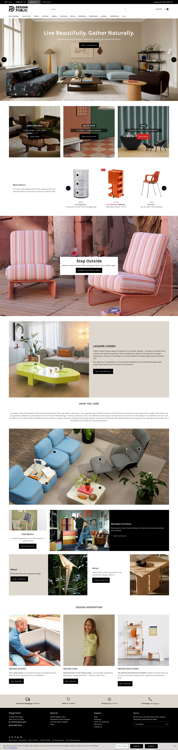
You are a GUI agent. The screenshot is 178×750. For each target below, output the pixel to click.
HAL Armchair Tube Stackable (151, 207)
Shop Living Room (89, 45)
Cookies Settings (45, 740)
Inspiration (114, 16)
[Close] (174, 746)
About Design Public (58, 717)
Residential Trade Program (60, 719)
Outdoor (63, 16)
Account (159, 9)
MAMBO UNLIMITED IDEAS (89, 270)
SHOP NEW (34, 137)
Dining (54, 16)
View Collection (27, 546)
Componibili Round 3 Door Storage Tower (81, 207)
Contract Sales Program (59, 722)
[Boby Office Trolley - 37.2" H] (116, 184)
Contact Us (157, 2)
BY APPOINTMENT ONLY (17, 722)
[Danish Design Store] (46, 2)
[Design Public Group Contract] (8, 2)
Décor (72, 16)
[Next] (173, 59)
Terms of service (33, 740)
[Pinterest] (15, 737)
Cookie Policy (13, 748)
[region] (89, 59)
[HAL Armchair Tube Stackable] (151, 184)
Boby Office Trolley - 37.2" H (116, 207)
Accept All (151, 746)
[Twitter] (12, 737)
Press (52, 724)
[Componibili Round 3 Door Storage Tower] (81, 184)
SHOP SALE (143, 137)
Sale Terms (98, 724)
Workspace (93, 16)
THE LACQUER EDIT (103, 371)
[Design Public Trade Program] (21, 2)
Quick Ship (26, 16)
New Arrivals (14, 16)
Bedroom (81, 16)
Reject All (137, 746)
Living (36, 16)
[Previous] (4, 59)
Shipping (97, 719)
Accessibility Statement (73, 740)
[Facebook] (9, 737)
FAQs (96, 717)
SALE (124, 16)
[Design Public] (34, 2)
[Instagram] (21, 737)
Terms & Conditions (101, 722)
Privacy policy (23, 740)
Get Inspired (16, 681)
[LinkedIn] (18, 737)
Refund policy (13, 740)
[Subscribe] (166, 724)
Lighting (45, 16)
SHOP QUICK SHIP (89, 137)
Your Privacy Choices (58, 740)
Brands (104, 16)
